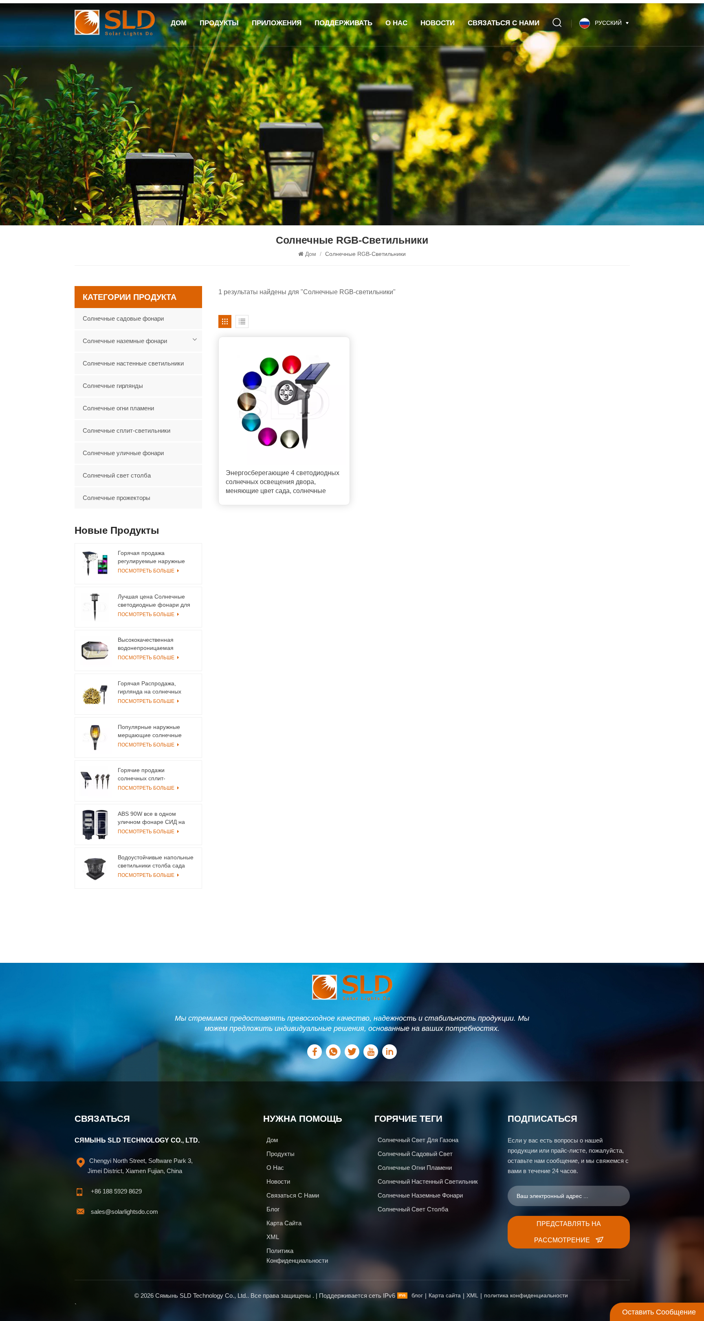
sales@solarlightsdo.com (124, 1211)
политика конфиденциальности (297, 1255)
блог (417, 1295)
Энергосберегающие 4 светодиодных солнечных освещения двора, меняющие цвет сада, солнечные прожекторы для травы (282, 482)
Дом (179, 23)
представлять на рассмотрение (567, 1232)
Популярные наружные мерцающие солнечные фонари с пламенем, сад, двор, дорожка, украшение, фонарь (154, 731)
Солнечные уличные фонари (123, 452)
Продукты (219, 23)
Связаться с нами (503, 23)
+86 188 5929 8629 (116, 1191)
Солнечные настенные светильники (133, 363)
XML (272, 1236)
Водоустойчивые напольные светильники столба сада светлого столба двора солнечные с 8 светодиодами (156, 862)
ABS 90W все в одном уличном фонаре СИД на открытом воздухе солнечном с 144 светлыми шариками (154, 818)
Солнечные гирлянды (113, 385)
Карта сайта (283, 1223)
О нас (396, 23)
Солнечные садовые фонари (123, 318)
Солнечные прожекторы (116, 497)
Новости (437, 23)
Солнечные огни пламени (118, 408)
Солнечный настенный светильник (428, 1181)
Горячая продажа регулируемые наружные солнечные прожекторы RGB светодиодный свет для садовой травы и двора (154, 557)
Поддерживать (343, 23)
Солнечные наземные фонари (125, 340)
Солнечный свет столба (117, 475)
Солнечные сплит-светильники (126, 430)
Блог (272, 1209)
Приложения (276, 23)
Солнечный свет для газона (418, 1139)
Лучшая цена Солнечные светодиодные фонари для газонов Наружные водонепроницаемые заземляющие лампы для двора (154, 601)
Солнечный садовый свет (415, 1153)
